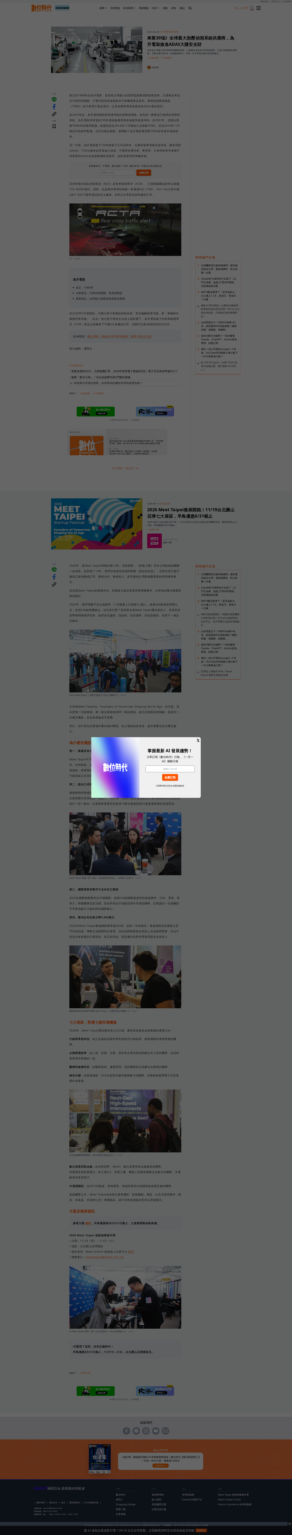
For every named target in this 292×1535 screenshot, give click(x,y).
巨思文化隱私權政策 (175, 785)
